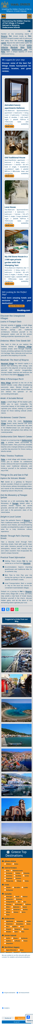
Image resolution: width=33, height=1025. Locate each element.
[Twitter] (8, 610)
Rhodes (8, 932)
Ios (19, 902)
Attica (16, 864)
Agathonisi (9, 921)
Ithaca (15, 938)
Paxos (25, 941)
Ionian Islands (10, 935)
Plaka (3, 52)
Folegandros (10, 902)
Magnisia (9, 878)
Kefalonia (24, 938)
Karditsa (18, 876)
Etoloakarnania (17, 870)
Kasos (28, 924)
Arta (7, 870)
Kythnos (28, 904)
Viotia (26, 881)
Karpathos (19, 924)
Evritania (9, 873)
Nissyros (4, 36)
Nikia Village (6, 383)
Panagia (15, 503)
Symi (16, 932)
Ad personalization (9, 992)
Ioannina (9, 876)
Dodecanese (9, 918)
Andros (24, 896)
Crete (6, 885)
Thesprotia (9, 881)
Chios (21, 950)
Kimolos (8, 904)
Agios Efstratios (11, 950)
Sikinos (15, 912)
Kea (24, 902)
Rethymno (9, 890)
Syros (23, 912)
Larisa (26, 876)
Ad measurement (24, 992)
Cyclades (8, 894)
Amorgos (9, 896)
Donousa (19, 899)
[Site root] (4, 4)
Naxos (24, 907)
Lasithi (25, 887)
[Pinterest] (12, 610)
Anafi (17, 896)
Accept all (16, 1022)
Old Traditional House (15, 157)
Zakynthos (9, 943)
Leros (22, 926)
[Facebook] (3, 610)
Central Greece (10, 868)
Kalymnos (9, 924)
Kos (7, 926)
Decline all (8, 1018)
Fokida (17, 873)
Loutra (29, 45)
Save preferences (23, 1018)
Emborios (4, 47)
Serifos (25, 909)
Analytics (7, 1008)
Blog (16, 621)
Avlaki (29, 47)
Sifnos (8, 912)
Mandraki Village (7, 363)
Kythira (8, 941)
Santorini (16, 909)
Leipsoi (14, 926)
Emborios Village (25, 347)
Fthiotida (26, 873)
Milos (8, 907)
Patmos (26, 929)
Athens (8, 864)
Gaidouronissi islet (19, 49)
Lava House (10, 207)
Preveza (18, 878)
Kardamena (5, 49)
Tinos (8, 915)
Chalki (28, 921)
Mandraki (14, 47)
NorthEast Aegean (12, 947)
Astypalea (19, 921)
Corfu (8, 938)
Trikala (18, 881)
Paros (8, 909)
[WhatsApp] (17, 610)
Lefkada (17, 941)
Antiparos (9, 899)
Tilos (22, 932)
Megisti (8, 929)
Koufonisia (18, 904)
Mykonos (16, 907)
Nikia (22, 47)
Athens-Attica (10, 861)
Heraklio (17, 887)
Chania (8, 887)
